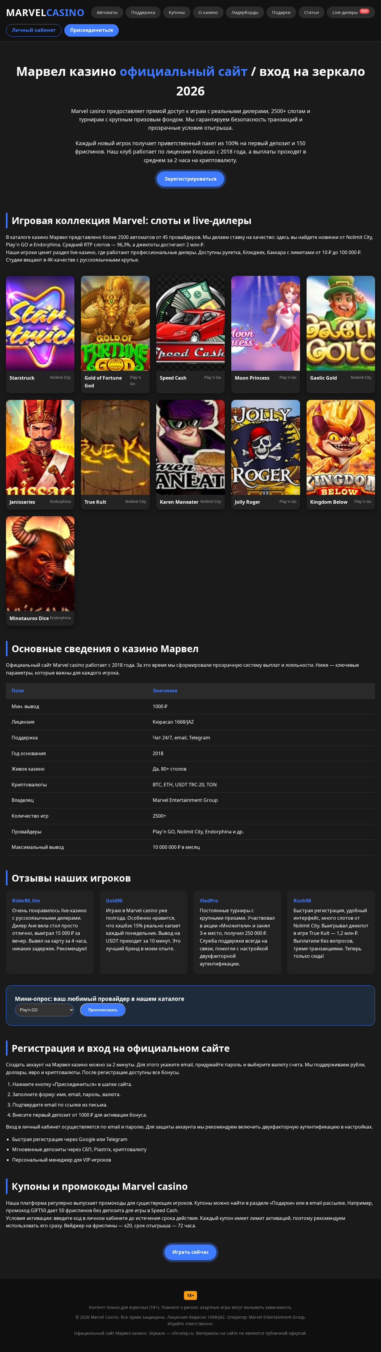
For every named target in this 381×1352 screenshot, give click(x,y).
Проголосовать (103, 1010)
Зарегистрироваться (190, 179)
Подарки (281, 12)
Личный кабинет (34, 30)
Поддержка (143, 12)
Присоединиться (91, 30)
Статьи (311, 12)
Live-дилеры (350, 12)
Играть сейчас (190, 1252)
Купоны (177, 12)
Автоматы (107, 12)
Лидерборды (245, 12)
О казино (208, 12)
